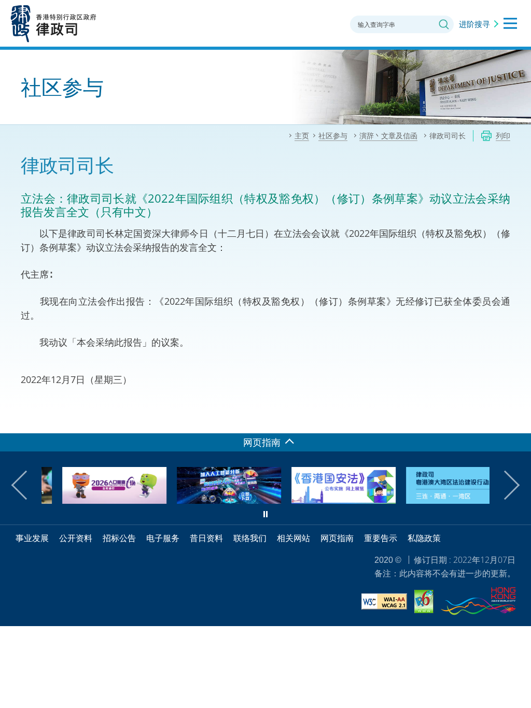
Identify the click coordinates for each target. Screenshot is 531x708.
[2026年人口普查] (96, 500)
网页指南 (337, 538)
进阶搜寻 (474, 24)
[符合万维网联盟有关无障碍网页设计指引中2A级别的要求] (384, 603)
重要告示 (380, 538)
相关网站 (293, 538)
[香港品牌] (478, 602)
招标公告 (119, 538)
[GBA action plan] (439, 500)
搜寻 (444, 24)
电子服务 (162, 538)
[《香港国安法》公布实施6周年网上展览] (325, 500)
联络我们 (250, 538)
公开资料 (75, 538)
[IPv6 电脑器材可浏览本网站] (424, 603)
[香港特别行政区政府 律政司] (53, 23)
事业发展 (32, 538)
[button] (26, 485)
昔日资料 (206, 538)
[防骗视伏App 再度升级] (210, 500)
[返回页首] (517, 419)
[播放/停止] (265, 514)
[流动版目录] (510, 23)
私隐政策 (424, 538)
